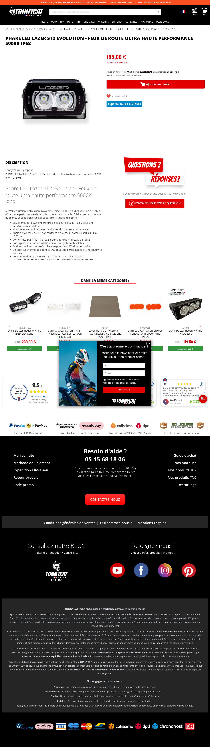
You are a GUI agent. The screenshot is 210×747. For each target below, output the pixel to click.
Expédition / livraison (31, 470)
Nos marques (185, 462)
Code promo (24, 484)
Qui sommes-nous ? (116, 522)
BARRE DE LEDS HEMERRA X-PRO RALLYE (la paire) (24, 332)
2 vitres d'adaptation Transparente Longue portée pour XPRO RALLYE (65, 333)
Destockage (186, 484)
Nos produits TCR (182, 470)
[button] (9, 99)
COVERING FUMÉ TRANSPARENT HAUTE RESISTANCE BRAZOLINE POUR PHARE (105, 333)
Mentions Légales (152, 522)
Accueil (10, 29)
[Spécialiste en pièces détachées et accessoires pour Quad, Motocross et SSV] (26, 12)
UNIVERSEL (24, 29)
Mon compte (24, 455)
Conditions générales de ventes (69, 522)
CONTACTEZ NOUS (105, 499)
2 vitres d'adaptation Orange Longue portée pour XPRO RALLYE (145, 333)
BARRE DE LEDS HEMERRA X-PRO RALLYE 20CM (185, 332)
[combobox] (105, 12)
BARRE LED (54, 29)
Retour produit (26, 477)
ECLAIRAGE (39, 29)
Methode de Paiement (32, 462)
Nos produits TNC (182, 477)
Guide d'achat (185, 455)
